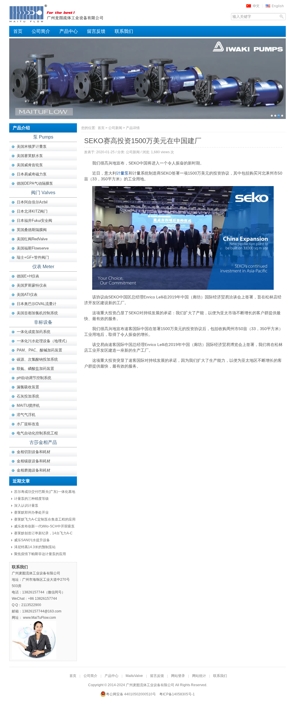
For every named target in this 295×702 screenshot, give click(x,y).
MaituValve (134, 676)
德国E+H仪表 (28, 276)
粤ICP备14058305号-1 (177, 694)
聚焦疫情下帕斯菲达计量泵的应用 (40, 554)
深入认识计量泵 (26, 506)
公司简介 (41, 31)
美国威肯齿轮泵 (30, 165)
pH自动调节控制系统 (34, 378)
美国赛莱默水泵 (30, 156)
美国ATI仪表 (27, 294)
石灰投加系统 (28, 396)
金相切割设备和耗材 (33, 452)
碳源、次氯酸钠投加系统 (37, 359)
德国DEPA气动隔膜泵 (35, 183)
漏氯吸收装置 (28, 387)
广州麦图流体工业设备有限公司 (66, 13)
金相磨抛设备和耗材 (33, 470)
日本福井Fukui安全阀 (34, 220)
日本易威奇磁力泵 (32, 174)
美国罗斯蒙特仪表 (32, 285)
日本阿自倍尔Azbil (32, 202)
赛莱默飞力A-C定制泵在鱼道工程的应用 (44, 519)
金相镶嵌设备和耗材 (33, 461)
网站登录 (178, 676)
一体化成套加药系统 (33, 332)
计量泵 (122, 173)
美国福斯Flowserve (33, 248)
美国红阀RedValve (32, 239)
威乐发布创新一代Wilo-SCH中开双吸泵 (44, 526)
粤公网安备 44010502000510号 (131, 694)
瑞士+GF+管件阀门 (33, 257)
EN (275, 6)
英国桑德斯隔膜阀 (32, 230)
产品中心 (68, 31)
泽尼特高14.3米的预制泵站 (35, 547)
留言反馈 (96, 31)
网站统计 (199, 676)
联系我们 (124, 31)
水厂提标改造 (28, 424)
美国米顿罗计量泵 (32, 146)
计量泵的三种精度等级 (31, 499)
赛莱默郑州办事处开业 (31, 512)
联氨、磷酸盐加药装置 (35, 368)
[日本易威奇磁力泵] (147, 78)
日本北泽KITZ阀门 (32, 211)
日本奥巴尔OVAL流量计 (36, 304)
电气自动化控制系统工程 (37, 433)
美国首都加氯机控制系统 (37, 313)
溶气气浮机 (26, 415)
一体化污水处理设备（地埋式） (43, 341)
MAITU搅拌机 (28, 405)
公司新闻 (115, 128)
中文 (254, 6)
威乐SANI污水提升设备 (32, 540)
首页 (17, 31)
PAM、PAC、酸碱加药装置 (39, 350)
